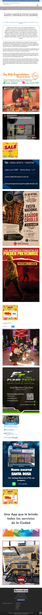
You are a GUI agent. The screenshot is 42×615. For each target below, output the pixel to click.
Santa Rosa (18, 603)
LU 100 (17, 609)
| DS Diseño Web (25, 613)
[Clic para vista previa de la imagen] (21, 21)
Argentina (18, 606)
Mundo (17, 607)
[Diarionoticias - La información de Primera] (11, 2)
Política (4, 9)
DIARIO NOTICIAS (17, 613)
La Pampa (18, 604)
